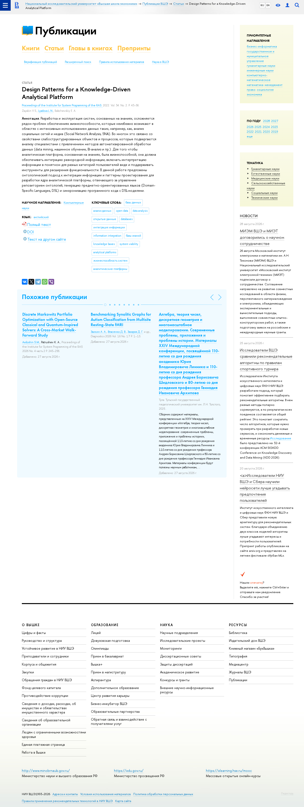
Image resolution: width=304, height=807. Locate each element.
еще (250, 136)
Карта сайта (123, 801)
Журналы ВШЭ (240, 672)
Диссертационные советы (180, 656)
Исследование (280, 438)
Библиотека (238, 632)
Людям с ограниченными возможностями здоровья (54, 734)
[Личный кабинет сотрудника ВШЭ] (287, 5)
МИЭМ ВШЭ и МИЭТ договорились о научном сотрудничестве (262, 237)
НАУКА (166, 625)
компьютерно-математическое (259, 77)
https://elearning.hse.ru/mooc (229, 770)
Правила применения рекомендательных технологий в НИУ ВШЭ (67, 801)
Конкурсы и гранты (175, 680)
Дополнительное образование (115, 687)
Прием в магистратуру (108, 672)
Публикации (65, 30)
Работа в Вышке (34, 752)
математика (255, 85)
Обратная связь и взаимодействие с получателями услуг (119, 721)
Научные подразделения (179, 632)
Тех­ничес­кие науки (264, 197)
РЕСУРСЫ (238, 625)
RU (262, 5)
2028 (266, 121)
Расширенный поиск (78, 62)
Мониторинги (171, 648)
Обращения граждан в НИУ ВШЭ (47, 680)
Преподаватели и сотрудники (45, 656)
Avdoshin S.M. (31, 342)
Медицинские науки (265, 178)
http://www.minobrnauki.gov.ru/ (46, 770)
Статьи (54, 48)
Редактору (287, 793)
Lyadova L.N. (45, 111)
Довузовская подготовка (110, 640)
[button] (105, 304)
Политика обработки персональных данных (163, 794)
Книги (31, 48)
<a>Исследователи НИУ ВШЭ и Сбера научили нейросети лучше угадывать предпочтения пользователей (265, 488)
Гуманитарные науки (265, 169)
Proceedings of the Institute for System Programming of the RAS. (62, 105)
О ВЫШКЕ (31, 625)
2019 (274, 131)
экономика (254, 94)
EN (268, 5)
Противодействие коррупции (45, 695)
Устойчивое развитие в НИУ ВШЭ (48, 648)
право (251, 89)
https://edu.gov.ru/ (128, 770)
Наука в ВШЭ (160, 62)
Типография (238, 656)
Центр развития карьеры (110, 695)
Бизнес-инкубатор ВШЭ (109, 703)
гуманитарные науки (261, 65)
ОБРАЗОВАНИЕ (105, 625)
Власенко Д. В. (117, 332)
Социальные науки (264, 193)
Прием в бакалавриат (107, 656)
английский (41, 217)
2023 (274, 127)
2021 (258, 131)
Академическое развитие (179, 672)
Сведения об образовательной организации (46, 722)
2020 (266, 131)
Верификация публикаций (40, 62)
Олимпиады (100, 648)
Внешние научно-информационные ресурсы (187, 689)
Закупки (28, 672)
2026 (250, 127)
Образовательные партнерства (115, 711)
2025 (258, 127)
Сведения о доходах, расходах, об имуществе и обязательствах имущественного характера (49, 707)
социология (265, 89)
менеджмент (274, 85)
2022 (250, 131)
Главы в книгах (91, 48)
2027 (274, 121)
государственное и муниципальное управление (260, 56)
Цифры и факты (34, 632)
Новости (249, 215)
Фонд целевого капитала (41, 687)
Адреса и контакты (65, 794)
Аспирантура (101, 680)
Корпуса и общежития (39, 664)
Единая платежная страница (43, 744)
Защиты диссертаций (176, 664)
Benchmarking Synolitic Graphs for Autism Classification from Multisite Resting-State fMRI (121, 319)
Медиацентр (238, 664)
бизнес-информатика (262, 46)
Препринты (134, 48)
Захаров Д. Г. (135, 332)
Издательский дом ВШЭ (247, 640)
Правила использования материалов (121, 62)
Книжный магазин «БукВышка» (252, 648)
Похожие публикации (54, 297)
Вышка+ (97, 664)
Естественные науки (265, 173)
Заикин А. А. (98, 332)
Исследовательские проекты (182, 640)
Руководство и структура (42, 640)
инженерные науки (260, 70)
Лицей (96, 632)
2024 (266, 127)
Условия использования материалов (105, 794)
